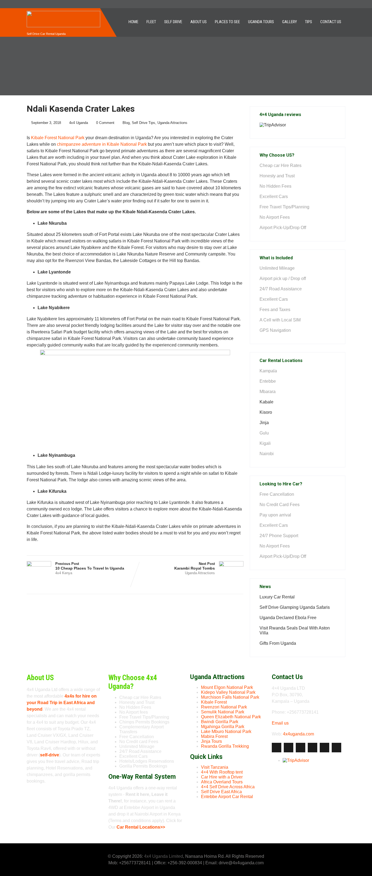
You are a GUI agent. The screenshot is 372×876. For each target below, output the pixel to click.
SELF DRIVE (173, 21)
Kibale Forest (214, 702)
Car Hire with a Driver (222, 777)
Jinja (264, 422)
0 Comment (105, 123)
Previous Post (89, 566)
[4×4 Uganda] (63, 10)
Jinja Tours (211, 741)
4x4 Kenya (63, 573)
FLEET (151, 21)
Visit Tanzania (214, 767)
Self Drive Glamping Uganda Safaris (295, 607)
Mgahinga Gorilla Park (222, 726)
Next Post (194, 566)
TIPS (308, 21)
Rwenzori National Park (224, 707)
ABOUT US (198, 21)
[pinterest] (324, 747)
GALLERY (289, 21)
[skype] (336, 747)
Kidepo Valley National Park (228, 692)
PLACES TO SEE (227, 21)
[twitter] (288, 747)
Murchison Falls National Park (230, 697)
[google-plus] (300, 747)
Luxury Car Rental (277, 597)
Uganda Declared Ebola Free (288, 617)
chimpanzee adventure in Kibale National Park (102, 144)
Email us (280, 723)
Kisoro (266, 412)
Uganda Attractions (172, 123)
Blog (126, 123)
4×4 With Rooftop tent (222, 772)
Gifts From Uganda (278, 643)
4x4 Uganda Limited (163, 856)
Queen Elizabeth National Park (231, 716)
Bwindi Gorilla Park (219, 721)
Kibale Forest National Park (57, 137)
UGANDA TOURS (261, 21)
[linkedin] (312, 747)
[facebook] (276, 747)
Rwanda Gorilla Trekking (225, 746)
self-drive (49, 755)
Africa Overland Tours (222, 782)
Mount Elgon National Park (227, 687)
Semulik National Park (222, 712)
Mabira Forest (214, 736)
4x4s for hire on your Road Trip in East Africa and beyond (62, 702)
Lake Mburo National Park (226, 731)
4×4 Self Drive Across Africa (228, 786)
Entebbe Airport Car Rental (227, 796)
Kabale (266, 402)
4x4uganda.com (298, 734)
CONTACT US (330, 21)
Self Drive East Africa (221, 791)
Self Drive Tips (143, 123)
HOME (133, 21)
